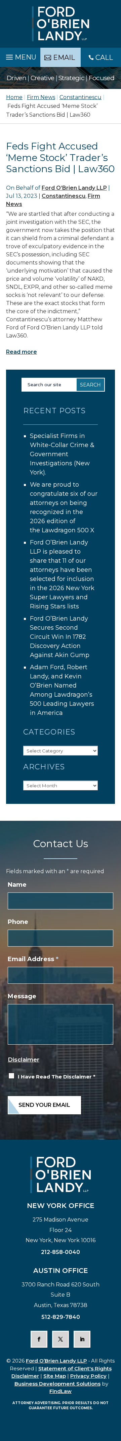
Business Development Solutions (57, 1383)
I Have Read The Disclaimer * (56, 1076)
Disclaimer (23, 1059)
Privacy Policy (88, 1376)
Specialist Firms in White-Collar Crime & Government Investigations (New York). (62, 454)
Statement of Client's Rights (75, 1368)
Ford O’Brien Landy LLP (74, 188)
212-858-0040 (60, 1252)
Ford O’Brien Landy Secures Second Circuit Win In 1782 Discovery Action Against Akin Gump (59, 637)
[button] (20, 55)
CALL (104, 57)
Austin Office (60, 1270)
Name (17, 884)
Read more (21, 352)
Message (22, 996)
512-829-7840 (60, 1317)
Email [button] (64, 57)
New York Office (60, 1206)
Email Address (33, 959)
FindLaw (60, 1391)
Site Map (54, 1376)
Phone (18, 922)
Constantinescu (63, 196)
